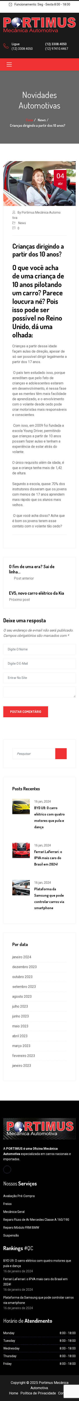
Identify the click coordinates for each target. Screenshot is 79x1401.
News (22, 223)
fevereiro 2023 (23, 1056)
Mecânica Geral (14, 1212)
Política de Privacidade (38, 1393)
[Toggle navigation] (9, 64)
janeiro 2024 (21, 957)
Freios (7, 1204)
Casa (29, 120)
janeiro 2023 (21, 1066)
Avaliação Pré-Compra (19, 1196)
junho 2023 (20, 1016)
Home (13, 1393)
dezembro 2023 (24, 967)
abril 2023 (20, 1036)
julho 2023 (20, 1006)
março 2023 (21, 1046)
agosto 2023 (22, 996)
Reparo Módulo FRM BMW (21, 1227)
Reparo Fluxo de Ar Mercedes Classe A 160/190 (36, 1219)
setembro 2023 (24, 987)
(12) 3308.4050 (22, 48)
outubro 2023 (22, 977)
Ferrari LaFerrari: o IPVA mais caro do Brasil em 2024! (48, 858)
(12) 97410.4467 (56, 48)
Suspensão (11, 1235)
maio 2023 (20, 1026)
